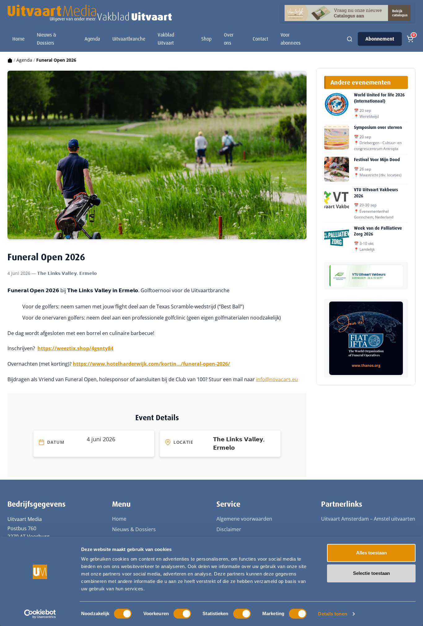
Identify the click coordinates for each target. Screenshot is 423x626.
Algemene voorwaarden (244, 518)
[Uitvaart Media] (89, 13)
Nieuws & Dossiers (46, 39)
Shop (206, 39)
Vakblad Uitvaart (166, 39)
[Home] (9, 60)
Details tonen (332, 613)
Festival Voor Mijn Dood (377, 159)
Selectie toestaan (371, 573)
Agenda (92, 39)
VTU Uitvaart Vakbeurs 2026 (376, 193)
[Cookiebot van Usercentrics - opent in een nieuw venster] (40, 614)
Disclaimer (228, 529)
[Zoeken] (349, 39)
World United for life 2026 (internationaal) (379, 98)
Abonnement (379, 39)
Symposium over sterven (378, 127)
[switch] (182, 614)
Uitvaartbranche (128, 39)
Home (18, 39)
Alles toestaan (371, 552)
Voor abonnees (291, 39)
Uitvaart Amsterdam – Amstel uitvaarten (368, 518)
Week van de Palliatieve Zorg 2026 (378, 231)
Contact (260, 39)
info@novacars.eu (277, 379)
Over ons (228, 39)
